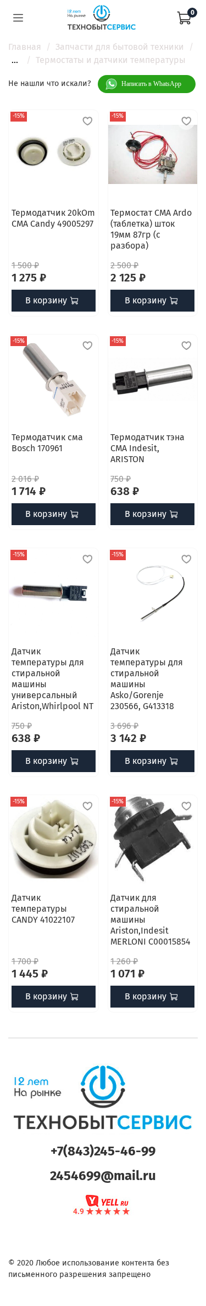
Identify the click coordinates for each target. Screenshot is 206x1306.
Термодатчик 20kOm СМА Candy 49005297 (53, 218)
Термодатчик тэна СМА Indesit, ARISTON (147, 448)
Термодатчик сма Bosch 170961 (47, 442)
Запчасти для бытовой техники (119, 47)
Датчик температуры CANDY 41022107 (43, 909)
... (15, 60)
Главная (24, 47)
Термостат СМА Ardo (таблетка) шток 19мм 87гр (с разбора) (151, 229)
